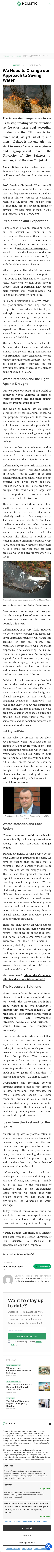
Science (18, 56)
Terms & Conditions (13, 1549)
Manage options (27, 1542)
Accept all (27, 1528)
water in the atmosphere (32, 248)
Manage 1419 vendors (13, 1521)
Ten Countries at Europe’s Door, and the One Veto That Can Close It (19, 1387)
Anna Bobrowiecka (13, 1266)
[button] (50, 1424)
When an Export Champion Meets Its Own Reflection (18, 1370)
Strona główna (8, 56)
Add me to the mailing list (27, 1336)
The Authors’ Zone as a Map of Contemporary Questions (17, 1403)
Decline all (27, 1535)
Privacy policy (27, 1549)
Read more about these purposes (35, 1521)
